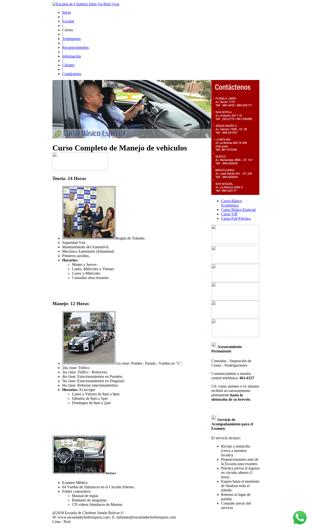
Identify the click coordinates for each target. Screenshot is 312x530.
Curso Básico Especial (238, 210)
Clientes (68, 65)
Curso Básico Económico (231, 203)
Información (71, 56)
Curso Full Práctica (236, 218)
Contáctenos (71, 74)
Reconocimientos (75, 47)
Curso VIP (229, 214)
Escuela (68, 21)
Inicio (66, 12)
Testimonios (71, 39)
